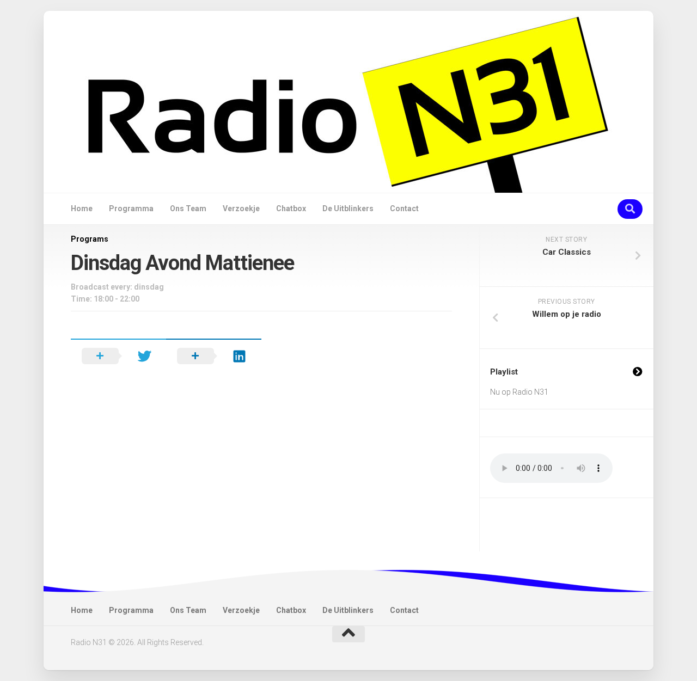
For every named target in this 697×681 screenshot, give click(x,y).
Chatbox (291, 208)
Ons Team (188, 208)
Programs (89, 239)
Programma (131, 208)
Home (82, 208)
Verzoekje (241, 208)
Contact (404, 208)
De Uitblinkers (348, 208)
